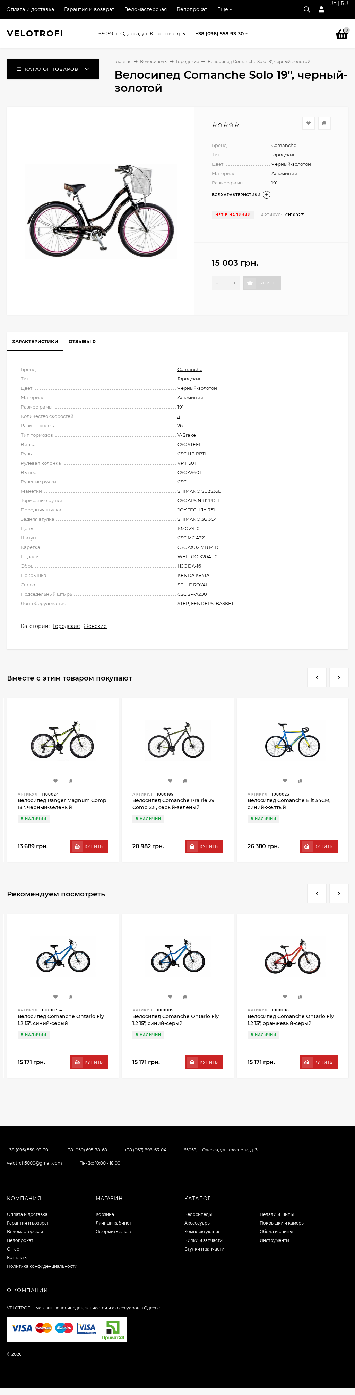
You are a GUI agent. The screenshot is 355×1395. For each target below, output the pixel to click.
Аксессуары (197, 1223)
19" (181, 407)
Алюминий (191, 397)
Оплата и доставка (30, 9)
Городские (187, 61)
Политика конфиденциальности (42, 1266)
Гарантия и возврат (89, 9)
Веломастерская (145, 9)
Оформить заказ (113, 1231)
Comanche (190, 369)
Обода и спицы (276, 1231)
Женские (95, 626)
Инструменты (274, 1240)
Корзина (105, 1214)
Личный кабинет (113, 1223)
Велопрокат (192, 9)
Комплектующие (202, 1231)
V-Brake (187, 435)
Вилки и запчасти (203, 1240)
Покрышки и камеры (282, 1223)
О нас (13, 1249)
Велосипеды (153, 61)
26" (181, 425)
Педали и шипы (277, 1214)
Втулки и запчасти (204, 1249)
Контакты (17, 1257)
